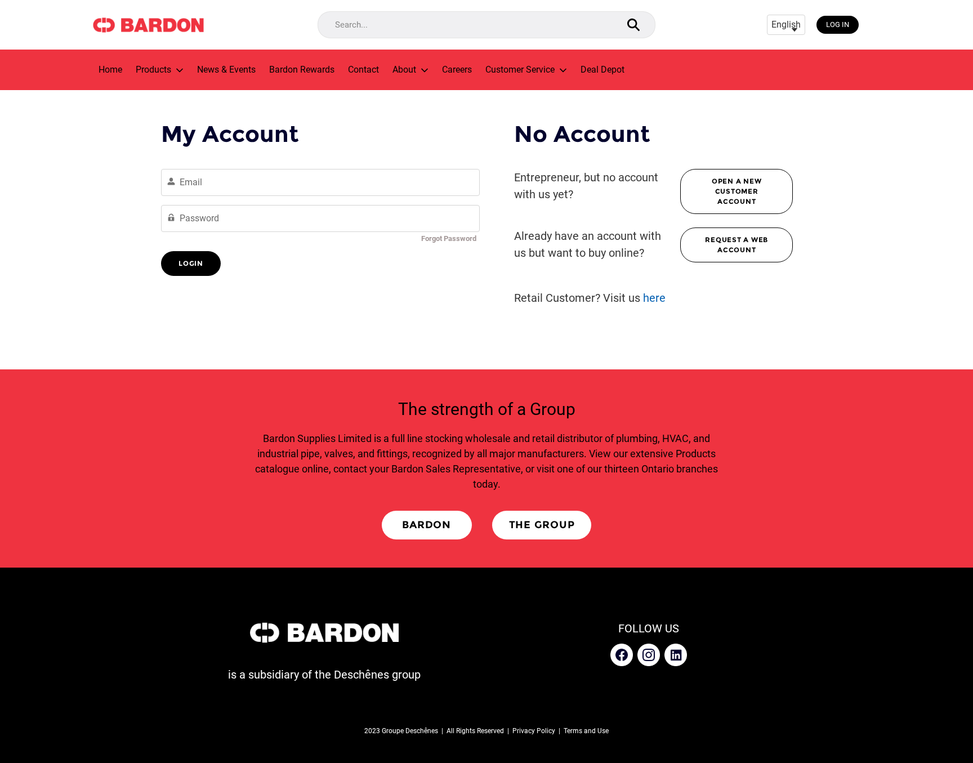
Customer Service (520, 70)
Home (110, 70)
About (404, 70)
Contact (363, 70)
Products (153, 70)
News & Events (226, 70)
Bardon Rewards (301, 70)
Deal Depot (602, 70)
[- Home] (148, 25)
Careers (457, 70)
